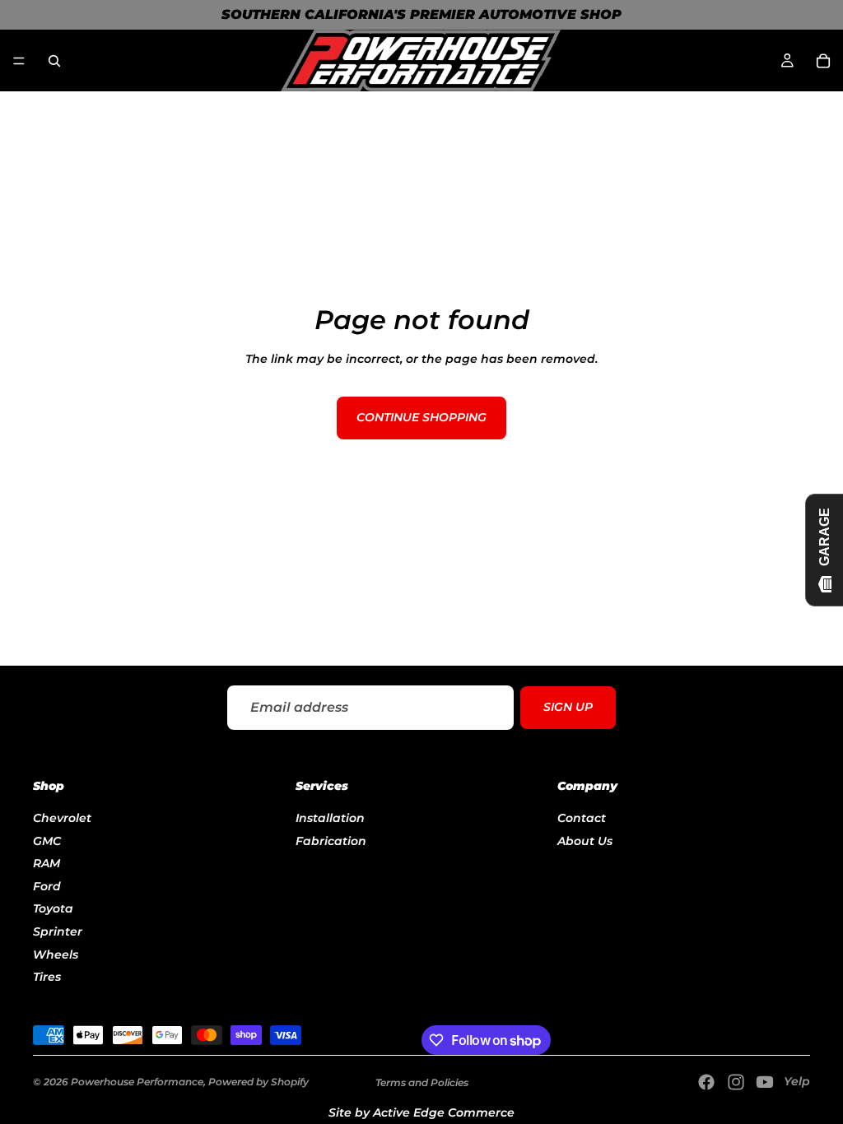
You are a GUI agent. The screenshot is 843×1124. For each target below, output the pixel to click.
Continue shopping (421, 417)
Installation (330, 817)
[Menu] (19, 61)
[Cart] (823, 61)
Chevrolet (62, 817)
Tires (47, 977)
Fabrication (331, 841)
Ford (47, 886)
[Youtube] (765, 1082)
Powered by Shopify (258, 1081)
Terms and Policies (421, 1082)
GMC (47, 841)
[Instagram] (736, 1082)
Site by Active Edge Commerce (421, 1112)
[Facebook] (706, 1082)
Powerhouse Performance (137, 1081)
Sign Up (568, 706)
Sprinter (57, 931)
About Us (584, 841)
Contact (581, 817)
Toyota (53, 909)
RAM (46, 864)
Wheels (55, 954)
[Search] (54, 61)
